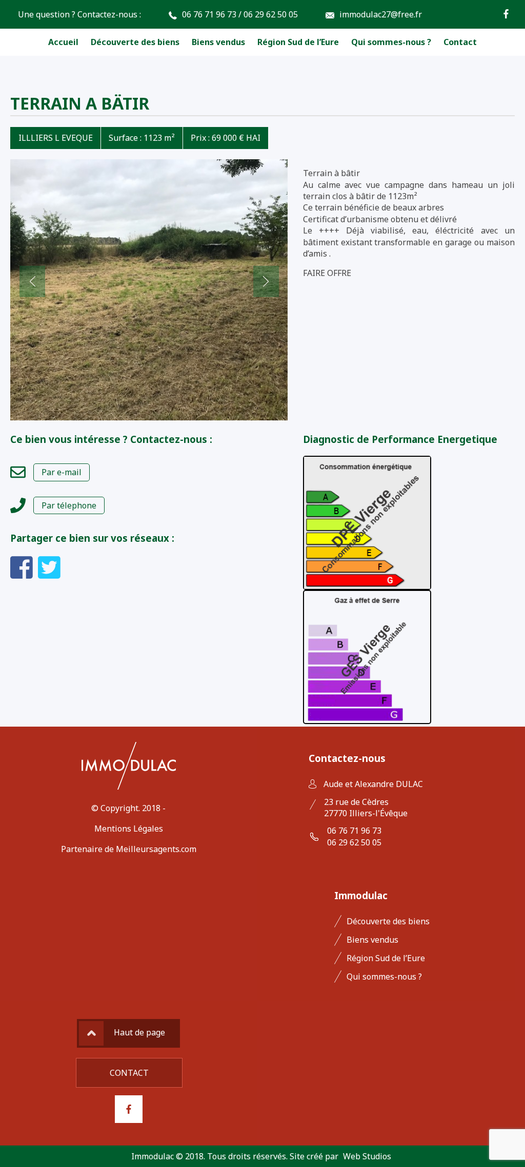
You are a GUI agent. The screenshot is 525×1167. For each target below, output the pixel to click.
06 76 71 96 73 (209, 14)
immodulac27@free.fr (380, 14)
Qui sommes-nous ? (391, 42)
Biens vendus (218, 42)
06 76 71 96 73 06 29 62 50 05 (354, 836)
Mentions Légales (128, 828)
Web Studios (367, 1156)
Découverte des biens (135, 42)
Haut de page (139, 1032)
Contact (460, 42)
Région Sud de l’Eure (298, 42)
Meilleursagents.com (156, 849)
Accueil (63, 42)
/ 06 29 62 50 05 (268, 14)
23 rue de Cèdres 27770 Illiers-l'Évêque (366, 807)
